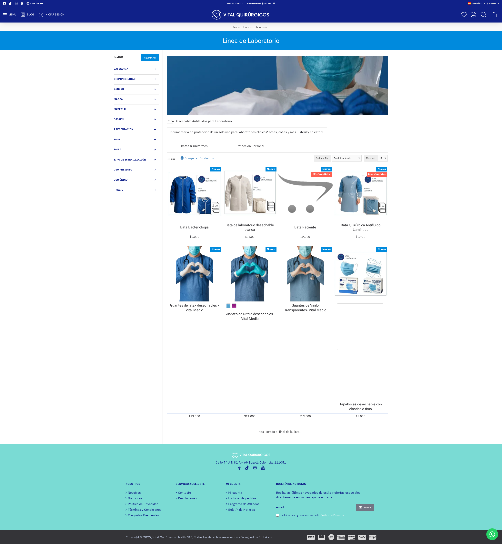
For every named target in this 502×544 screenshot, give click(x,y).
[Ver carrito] (494, 15)
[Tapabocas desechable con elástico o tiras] (360, 273)
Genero (119, 89)
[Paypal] (362, 537)
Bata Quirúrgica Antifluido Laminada (360, 227)
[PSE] (331, 537)
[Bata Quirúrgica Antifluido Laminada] (360, 193)
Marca (118, 99)
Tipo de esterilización (130, 159)
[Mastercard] (321, 537)
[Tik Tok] (247, 468)
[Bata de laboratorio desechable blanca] (250, 193)
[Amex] (341, 537)
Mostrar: (370, 158)
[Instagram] (255, 468)
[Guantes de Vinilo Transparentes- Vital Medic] (305, 273)
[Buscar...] (483, 14)
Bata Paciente (305, 227)
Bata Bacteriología (194, 227)
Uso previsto (123, 169)
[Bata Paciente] (305, 193)
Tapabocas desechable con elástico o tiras (360, 406)
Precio (118, 189)
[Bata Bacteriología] (194, 193)
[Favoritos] (464, 14)
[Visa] (311, 537)
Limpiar (151, 57)
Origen (119, 119)
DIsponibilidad (125, 79)
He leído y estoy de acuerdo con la (313, 515)
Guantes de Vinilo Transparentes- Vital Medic (305, 307)
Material (120, 109)
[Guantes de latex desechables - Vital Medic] (194, 273)
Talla (117, 149)
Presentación (123, 129)
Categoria (121, 68)
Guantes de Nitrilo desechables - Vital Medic (250, 316)
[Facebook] (239, 468)
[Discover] (351, 537)
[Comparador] (473, 14)
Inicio (236, 27)
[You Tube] (263, 468)
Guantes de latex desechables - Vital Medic (194, 307)
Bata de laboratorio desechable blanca (250, 227)
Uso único (120, 179)
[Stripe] (372, 537)
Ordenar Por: (322, 158)
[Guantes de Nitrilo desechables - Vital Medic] (250, 273)
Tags (117, 139)
